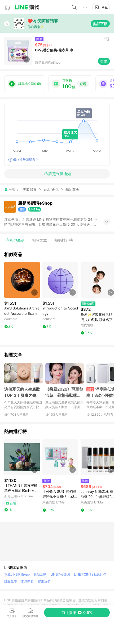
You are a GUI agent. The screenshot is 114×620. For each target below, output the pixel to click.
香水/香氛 (51, 189)
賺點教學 (10, 581)
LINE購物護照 (60, 574)
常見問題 (27, 581)
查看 (83, 84)
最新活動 (40, 574)
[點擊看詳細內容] (22, 280)
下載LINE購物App (17, 574)
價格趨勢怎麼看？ (25, 160)
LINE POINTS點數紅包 (90, 574)
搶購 (103, 61)
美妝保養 (30, 189)
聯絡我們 (44, 581)
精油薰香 (72, 190)
